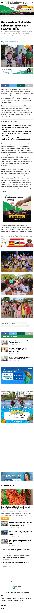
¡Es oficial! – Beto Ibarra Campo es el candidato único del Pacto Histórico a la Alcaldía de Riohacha (19, 349)
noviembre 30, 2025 (8, 566)
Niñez (27, 326)
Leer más (5, 518)
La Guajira (5, 44)
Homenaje (14, 326)
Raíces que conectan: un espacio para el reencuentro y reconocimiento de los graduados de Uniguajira (16, 556)
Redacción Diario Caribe (12, 42)
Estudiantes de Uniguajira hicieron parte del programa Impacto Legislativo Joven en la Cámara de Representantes (17, 550)
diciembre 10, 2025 (14, 545)
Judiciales (3, 600)
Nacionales (28, 598)
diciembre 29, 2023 (14, 361)
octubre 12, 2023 (14, 353)
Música (21, 600)
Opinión (16, 600)
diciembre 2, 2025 (8, 559)
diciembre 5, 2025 (8, 553)
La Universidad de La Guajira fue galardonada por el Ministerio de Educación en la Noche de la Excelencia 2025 (17, 563)
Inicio (2, 598)
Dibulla (24, 323)
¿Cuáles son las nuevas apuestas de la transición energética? (18, 341)
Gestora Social (6, 326)
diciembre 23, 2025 (24, 511)
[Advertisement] (17, 450)
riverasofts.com (19, 581)
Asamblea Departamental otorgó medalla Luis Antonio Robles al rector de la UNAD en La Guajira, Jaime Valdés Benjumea (17, 133)
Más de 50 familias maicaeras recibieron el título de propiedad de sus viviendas (20, 358)
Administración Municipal (14, 323)
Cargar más (17, 571)
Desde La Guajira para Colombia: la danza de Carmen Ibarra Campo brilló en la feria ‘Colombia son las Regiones (16, 127)
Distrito (14, 598)
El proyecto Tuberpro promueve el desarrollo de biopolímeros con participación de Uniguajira (20, 541)
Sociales (10, 600)
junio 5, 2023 (13, 344)
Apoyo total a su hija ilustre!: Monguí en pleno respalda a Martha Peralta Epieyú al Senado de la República (17, 138)
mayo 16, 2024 (25, 42)
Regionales (21, 598)
